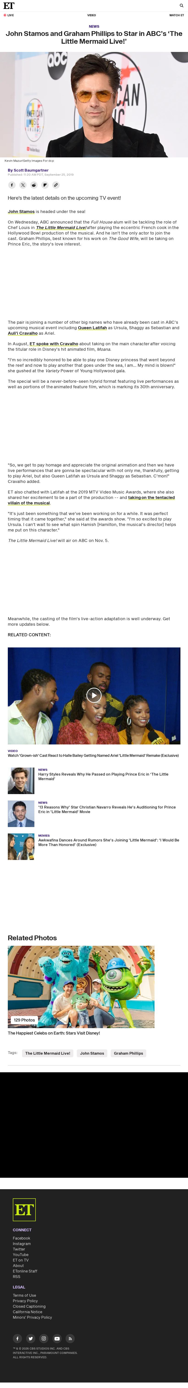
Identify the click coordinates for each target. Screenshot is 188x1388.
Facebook (21, 1238)
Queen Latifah (92, 328)
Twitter (19, 1249)
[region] (94, 1125)
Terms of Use (24, 1295)
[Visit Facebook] (17, 1339)
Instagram (22, 1244)
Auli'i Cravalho (23, 333)
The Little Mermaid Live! (47, 1053)
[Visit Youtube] (57, 1338)
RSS (16, 1277)
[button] (94, 695)
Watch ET (176, 15)
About (18, 1266)
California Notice (27, 1312)
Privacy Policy (25, 1301)
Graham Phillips (128, 1053)
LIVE (11, 15)
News (94, 26)
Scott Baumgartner (31, 170)
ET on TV (21, 1260)
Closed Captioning (29, 1306)
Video (91, 15)
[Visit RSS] (70, 1339)
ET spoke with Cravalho (54, 344)
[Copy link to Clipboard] (56, 185)
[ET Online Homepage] (10, 5)
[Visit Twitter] (30, 1339)
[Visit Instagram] (43, 1339)
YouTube (20, 1255)
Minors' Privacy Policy (32, 1317)
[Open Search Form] (181, 6)
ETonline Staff (25, 1271)
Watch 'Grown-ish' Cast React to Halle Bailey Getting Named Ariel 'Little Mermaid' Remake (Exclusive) (93, 755)
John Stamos (21, 212)
